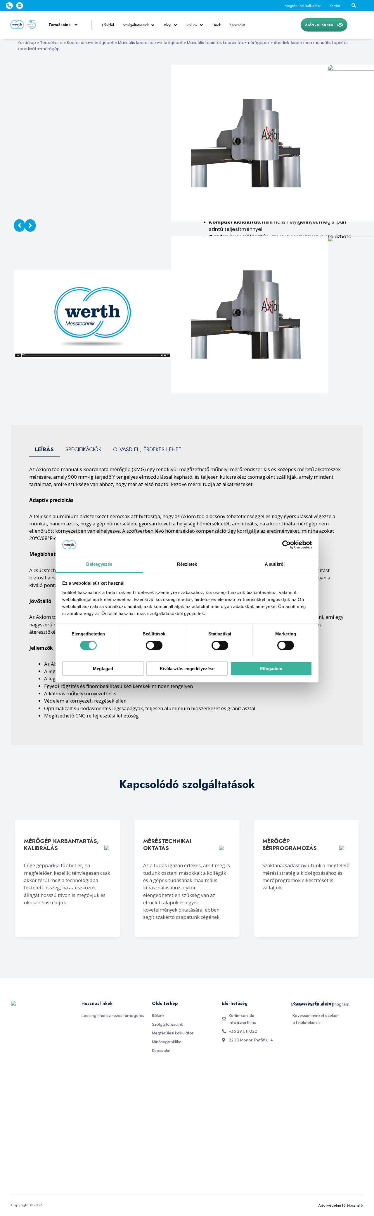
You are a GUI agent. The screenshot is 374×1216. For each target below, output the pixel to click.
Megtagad (103, 668)
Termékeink (51, 43)
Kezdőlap (27, 43)
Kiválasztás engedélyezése (187, 668)
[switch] (154, 645)
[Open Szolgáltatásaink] (152, 25)
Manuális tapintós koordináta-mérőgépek (228, 43)
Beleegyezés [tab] (99, 564)
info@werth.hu (242, 1022)
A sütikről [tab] (275, 564)
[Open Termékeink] (76, 25)
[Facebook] (296, 1038)
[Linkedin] (309, 1038)
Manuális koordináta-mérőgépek (150, 43)
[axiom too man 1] (249, 142)
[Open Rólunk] (201, 25)
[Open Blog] (175, 25)
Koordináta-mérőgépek (90, 43)
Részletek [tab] (187, 564)
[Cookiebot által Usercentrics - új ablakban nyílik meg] (286, 544)
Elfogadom (271, 668)
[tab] (44, 450)
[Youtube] (322, 1038)
